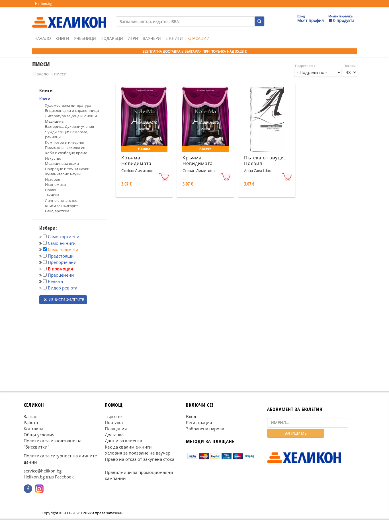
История (52, 179)
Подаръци (112, 38)
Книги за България (61, 205)
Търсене (113, 416)
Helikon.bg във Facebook (49, 477)
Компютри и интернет (65, 142)
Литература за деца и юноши (71, 115)
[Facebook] (28, 488)
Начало (42, 38)
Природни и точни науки (67, 168)
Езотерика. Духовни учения (69, 126)
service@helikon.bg (43, 471)
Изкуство (53, 158)
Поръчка (114, 422)
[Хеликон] (69, 17)
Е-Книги (174, 38)
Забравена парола (205, 428)
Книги (62, 38)
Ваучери (152, 38)
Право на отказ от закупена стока (139, 459)
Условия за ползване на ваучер (137, 453)
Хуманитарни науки (63, 173)
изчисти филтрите (66, 299)
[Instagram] (39, 488)
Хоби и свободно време (66, 152)
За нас (30, 416)
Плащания (116, 428)
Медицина (54, 121)
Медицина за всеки (62, 163)
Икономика (55, 184)
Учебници (85, 38)
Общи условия (39, 434)
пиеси (60, 74)
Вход (191, 416)
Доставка (114, 434)
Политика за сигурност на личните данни (60, 458)
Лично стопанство (61, 200)
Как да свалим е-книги (128, 446)
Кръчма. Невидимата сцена (136, 164)
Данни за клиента (123, 440)
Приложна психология (65, 147)
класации (198, 38)
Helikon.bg (43, 3)
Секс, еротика (57, 210)
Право (50, 189)
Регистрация (199, 422)
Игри (133, 38)
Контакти (33, 428)
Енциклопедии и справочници (72, 110)
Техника (52, 195)
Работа (31, 422)
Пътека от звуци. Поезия (264, 161)
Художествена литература (68, 105)
